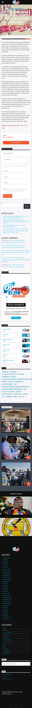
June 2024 (5, 609)
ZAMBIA (26, 394)
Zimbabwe (9, 396)
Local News (6, 637)
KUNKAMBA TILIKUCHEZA (8, 360)
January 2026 (6, 571)
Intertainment (6, 635)
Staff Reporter (15, 29)
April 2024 (5, 613)
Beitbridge (5, 371)
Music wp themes (7, 384)
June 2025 (5, 585)
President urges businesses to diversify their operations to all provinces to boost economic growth (16, 504)
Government (6, 376)
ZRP (3, 128)
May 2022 (5, 615)
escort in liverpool (6, 257)
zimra (15, 396)
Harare (13, 376)
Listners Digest (6, 350)
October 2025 (6, 577)
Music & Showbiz (7, 639)
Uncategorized (6, 651)
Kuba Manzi (5, 334)
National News (13, 10)
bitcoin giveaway (6, 250)
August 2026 (6, 557)
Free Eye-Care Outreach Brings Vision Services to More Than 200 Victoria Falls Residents (16, 420)
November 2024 (7, 599)
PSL (25, 389)
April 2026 (5, 565)
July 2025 (5, 583)
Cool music (20, 374)
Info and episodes (16, 318)
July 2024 (5, 607)
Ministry (11, 381)
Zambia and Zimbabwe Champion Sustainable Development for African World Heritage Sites (16, 252)
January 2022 (6, 617)
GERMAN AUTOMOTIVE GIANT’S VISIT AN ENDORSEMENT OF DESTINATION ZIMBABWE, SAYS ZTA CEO (16, 221)
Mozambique (19, 381)
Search (3, 203)
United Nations (7, 394)
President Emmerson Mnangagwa (12, 389)
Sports (4, 646)
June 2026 (5, 561)
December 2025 (7, 573)
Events (4, 627)
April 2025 (5, 589)
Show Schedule (7, 675)
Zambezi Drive (6, 345)
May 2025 (5, 587)
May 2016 (5, 619)
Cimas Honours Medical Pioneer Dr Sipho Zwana (15, 229)
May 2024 (5, 611)
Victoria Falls (17, 394)
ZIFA (3, 396)
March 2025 (6, 591)
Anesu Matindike (6, 245)
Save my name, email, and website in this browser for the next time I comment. (17, 189)
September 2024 (7, 603)
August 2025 (6, 581)
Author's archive (16, 143)
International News (8, 632)
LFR (26, 125)
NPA (15, 384)
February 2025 (6, 593)
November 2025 (7, 575)
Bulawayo (13, 371)
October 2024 (6, 601)
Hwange (4, 381)
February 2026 (6, 569)
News (20, 10)
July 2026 (5, 559)
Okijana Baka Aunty (8, 340)
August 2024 (6, 605)
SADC (3, 391)
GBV (22, 125)
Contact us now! (7, 679)
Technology (6, 649)
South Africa (11, 391)
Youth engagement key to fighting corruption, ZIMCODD (16, 524)
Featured (5, 411)
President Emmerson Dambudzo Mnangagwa (15, 386)
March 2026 (6, 567)
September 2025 (7, 579)
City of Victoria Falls (9, 374)
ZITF (19, 396)
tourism (18, 391)
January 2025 (6, 595)
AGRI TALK (5, 355)
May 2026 (5, 563)
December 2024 (7, 597)
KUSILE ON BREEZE (7, 329)
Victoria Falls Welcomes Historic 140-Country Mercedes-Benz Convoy (16, 473)
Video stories (6, 654)
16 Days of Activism (13, 125)
